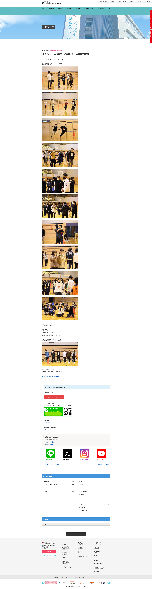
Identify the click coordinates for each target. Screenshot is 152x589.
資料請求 (67, 577)
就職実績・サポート (81, 545)
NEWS (59, 491)
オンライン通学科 (94, 507)
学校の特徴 (51, 8)
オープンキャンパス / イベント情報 (59, 484)
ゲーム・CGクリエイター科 (94, 501)
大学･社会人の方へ (122, 1)
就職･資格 (69, 8)
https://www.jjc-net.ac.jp (52, 441)
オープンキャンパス (88, 8)
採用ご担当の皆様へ (76, 577)
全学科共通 (59, 50)
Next (108, 583)
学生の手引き (62, 577)
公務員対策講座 (100, 8)
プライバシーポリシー (46, 577)
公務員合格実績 (80, 547)
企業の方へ (148, 1)
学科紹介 (60, 8)
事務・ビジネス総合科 (94, 497)
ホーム (44, 40)
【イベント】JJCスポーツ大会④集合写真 (51, 464)
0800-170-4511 (47, 429)
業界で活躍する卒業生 (81, 544)
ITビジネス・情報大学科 (94, 514)
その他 (59, 488)
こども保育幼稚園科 (94, 510)
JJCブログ (109, 11)
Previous (43, 583)
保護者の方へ (113, 1)
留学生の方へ (132, 1)
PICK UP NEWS (58, 481)
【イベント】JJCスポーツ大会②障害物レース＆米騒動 (97, 464)
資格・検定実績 (80, 548)
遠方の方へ (140, 1)
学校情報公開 (56, 577)
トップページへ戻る (76, 534)
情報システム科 (94, 484)
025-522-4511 (46, 547)
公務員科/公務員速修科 (94, 491)
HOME (43, 8)
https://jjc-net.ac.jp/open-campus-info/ (50, 376)
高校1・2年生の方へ (103, 1)
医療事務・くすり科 (94, 488)
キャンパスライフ (58, 40)
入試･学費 (78, 8)
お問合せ (83, 577)
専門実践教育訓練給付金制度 (82, 556)
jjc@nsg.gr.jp (47, 422)
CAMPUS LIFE (50, 40)
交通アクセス (49, 551)
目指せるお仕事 (80, 543)
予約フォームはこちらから (54, 397)
